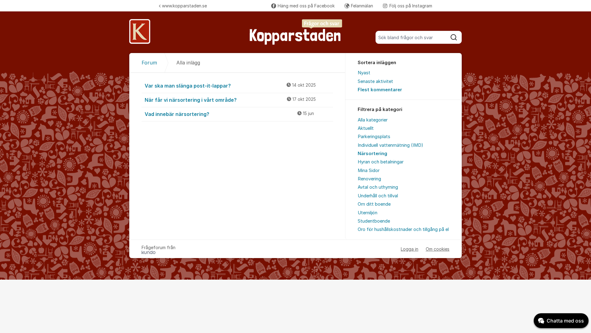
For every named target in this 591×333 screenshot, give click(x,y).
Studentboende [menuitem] (374, 221)
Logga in (409, 249)
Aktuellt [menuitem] (366, 128)
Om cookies (437, 249)
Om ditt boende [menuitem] (374, 204)
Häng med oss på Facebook (306, 5)
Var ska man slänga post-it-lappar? (230, 86)
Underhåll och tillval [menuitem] (378, 196)
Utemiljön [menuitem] (367, 213)
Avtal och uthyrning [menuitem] (378, 187)
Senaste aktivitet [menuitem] (375, 81)
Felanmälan (362, 5)
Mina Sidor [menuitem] (369, 170)
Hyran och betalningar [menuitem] (381, 162)
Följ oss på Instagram (410, 5)
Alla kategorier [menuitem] (373, 120)
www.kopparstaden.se (184, 5)
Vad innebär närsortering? (229, 114)
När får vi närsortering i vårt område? (230, 100)
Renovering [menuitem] (369, 179)
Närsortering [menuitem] (372, 153)
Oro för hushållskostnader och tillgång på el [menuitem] (403, 229)
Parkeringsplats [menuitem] (374, 136)
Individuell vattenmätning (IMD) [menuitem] (390, 145)
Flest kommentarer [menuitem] (380, 89)
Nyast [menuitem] (364, 73)
